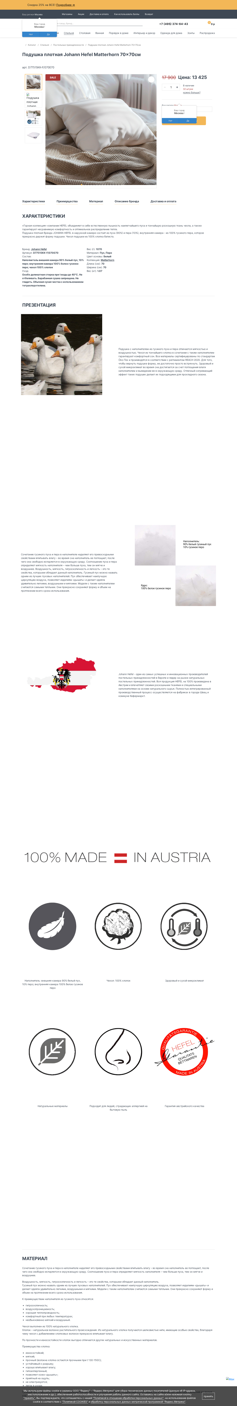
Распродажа (207, 32)
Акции (81, 14)
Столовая (84, 32)
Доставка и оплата (99, 14)
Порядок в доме (118, 32)
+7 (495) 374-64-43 (173, 24)
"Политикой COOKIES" (75, 1401)
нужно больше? (191, 92)
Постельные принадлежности (68, 45)
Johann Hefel (39, 249)
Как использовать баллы (126, 14)
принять (208, 1396)
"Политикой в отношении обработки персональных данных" (128, 1397)
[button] (81, 184)
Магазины (67, 14)
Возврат (149, 14)
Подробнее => (65, 5)
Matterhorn (107, 260)
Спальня (69, 32)
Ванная (99, 32)
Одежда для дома (171, 32)
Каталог (32, 45)
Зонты (191, 32)
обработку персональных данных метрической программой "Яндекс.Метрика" (138, 1401)
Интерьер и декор (144, 32)
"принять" (29, 1397)
